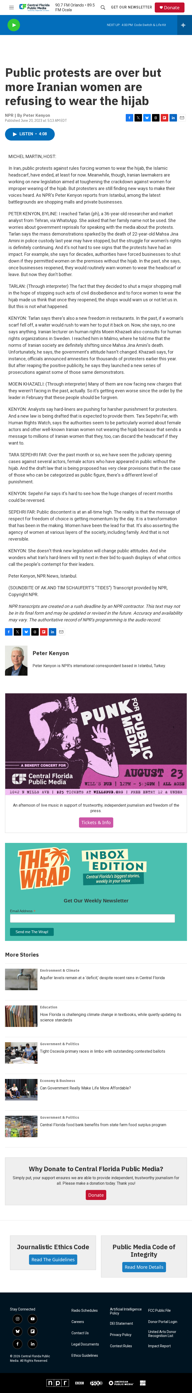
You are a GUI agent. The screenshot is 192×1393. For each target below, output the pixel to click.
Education (48, 1007)
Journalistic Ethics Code (53, 1246)
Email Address (23, 911)
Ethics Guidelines (85, 1355)
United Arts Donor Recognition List (162, 1334)
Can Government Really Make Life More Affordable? (85, 1088)
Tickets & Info (96, 822)
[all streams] (184, 25)
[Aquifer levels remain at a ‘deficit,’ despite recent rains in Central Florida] (21, 979)
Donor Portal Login (162, 1322)
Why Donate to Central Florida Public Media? (96, 1168)
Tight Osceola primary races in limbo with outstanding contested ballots (102, 1051)
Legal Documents (85, 1344)
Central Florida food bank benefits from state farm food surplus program (103, 1124)
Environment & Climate (60, 970)
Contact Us (80, 1333)
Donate (172, 7)
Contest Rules (121, 1346)
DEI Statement (121, 1323)
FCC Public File (159, 1310)
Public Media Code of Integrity (144, 1250)
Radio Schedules (85, 1310)
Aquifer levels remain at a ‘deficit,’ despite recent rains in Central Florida (102, 977)
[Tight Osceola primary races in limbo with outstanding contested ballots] (21, 1053)
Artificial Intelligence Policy (126, 1311)
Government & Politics (59, 1044)
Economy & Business (57, 1080)
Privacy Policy (121, 1335)
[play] (14, 25)
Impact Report (159, 1346)
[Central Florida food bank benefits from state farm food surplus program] (21, 1126)
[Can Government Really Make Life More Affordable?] (21, 1089)
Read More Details (144, 1267)
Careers (78, 1322)
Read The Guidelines (53, 1259)
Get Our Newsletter (131, 7)
